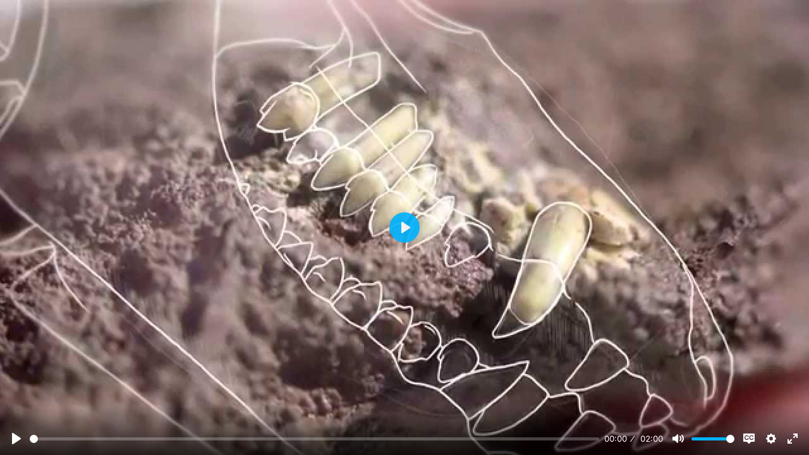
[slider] (314, 439)
